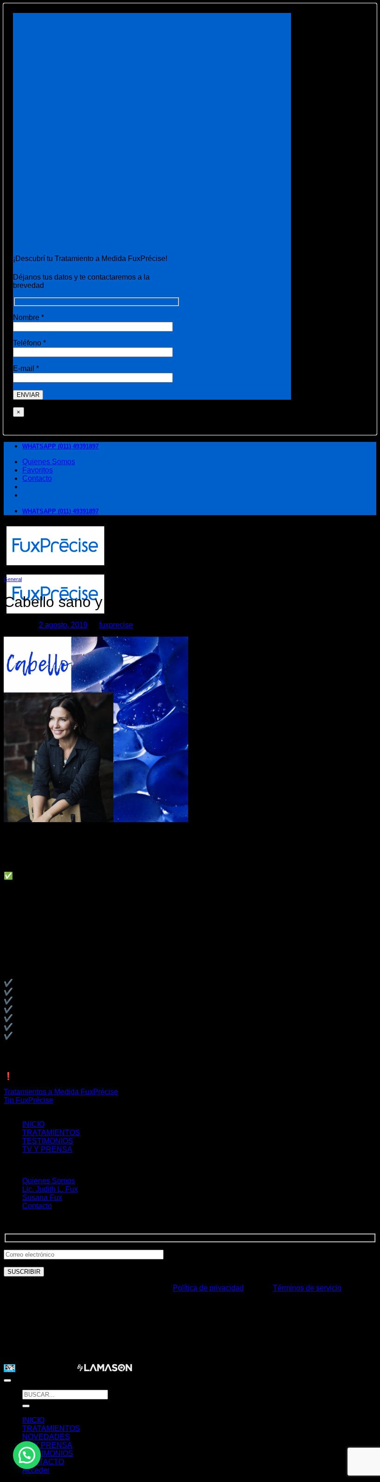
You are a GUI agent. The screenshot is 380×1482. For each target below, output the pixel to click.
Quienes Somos (48, 462)
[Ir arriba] (7, 1380)
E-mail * (26, 368)
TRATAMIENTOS (51, 1133)
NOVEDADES (46, 1437)
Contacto (37, 478)
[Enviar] (26, 1406)
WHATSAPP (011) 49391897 (60, 446)
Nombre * (28, 317)
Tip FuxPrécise (28, 1100)
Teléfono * (29, 343)
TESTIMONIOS (47, 1141)
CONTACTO (43, 1462)
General (13, 579)
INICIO (33, 1124)
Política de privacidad (208, 1288)
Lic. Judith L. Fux (50, 1189)
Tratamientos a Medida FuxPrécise (61, 1092)
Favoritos (37, 470)
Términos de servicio (307, 1288)
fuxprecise (116, 625)
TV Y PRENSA (47, 1149)
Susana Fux (42, 1197)
